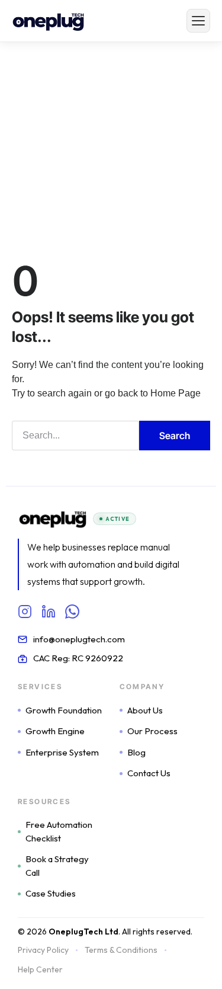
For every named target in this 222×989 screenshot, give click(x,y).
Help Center (40, 969)
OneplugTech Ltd (83, 931)
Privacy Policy (43, 950)
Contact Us (148, 773)
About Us (145, 710)
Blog (136, 752)
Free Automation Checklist (58, 831)
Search (174, 435)
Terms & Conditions (121, 950)
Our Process (152, 731)
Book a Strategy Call (57, 865)
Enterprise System (62, 752)
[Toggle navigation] (198, 21)
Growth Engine (55, 731)
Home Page (175, 393)
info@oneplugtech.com (79, 639)
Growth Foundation (63, 710)
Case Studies (50, 893)
